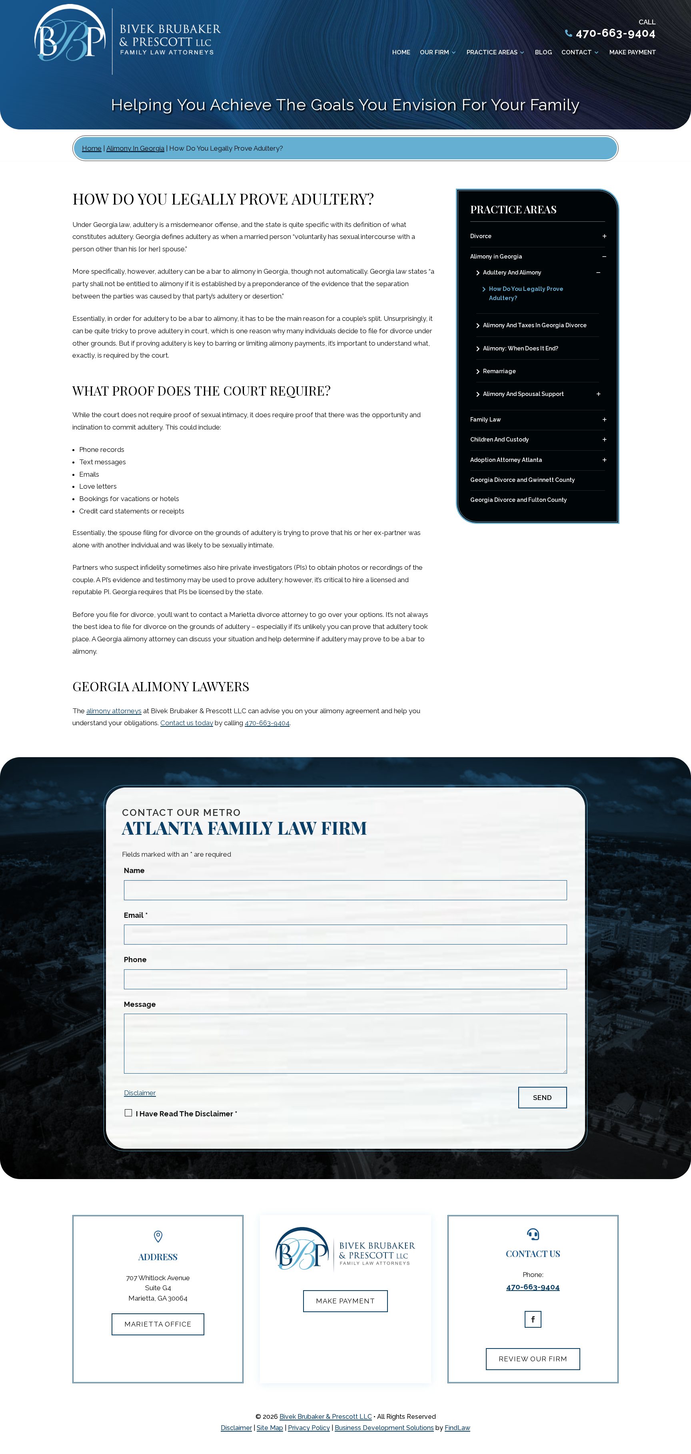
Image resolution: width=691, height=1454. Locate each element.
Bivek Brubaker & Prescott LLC (326, 1416)
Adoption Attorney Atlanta (506, 460)
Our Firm (434, 53)
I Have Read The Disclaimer (187, 1114)
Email (136, 915)
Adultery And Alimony (512, 272)
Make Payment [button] (345, 1301)
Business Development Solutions (384, 1428)
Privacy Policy (309, 1428)
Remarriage (499, 371)
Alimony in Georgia (496, 256)
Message (140, 1004)
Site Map (270, 1428)
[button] (679, 1442)
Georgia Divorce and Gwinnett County (522, 480)
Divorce (480, 236)
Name (134, 870)
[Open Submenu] (604, 236)
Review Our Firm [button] (533, 1359)
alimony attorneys (114, 711)
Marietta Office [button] (158, 1324)
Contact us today (186, 723)
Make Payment (632, 53)
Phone (135, 959)
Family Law (485, 419)
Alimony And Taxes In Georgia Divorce (535, 325)
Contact (576, 53)
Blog (543, 53)
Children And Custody (499, 439)
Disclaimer (140, 1093)
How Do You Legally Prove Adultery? (526, 293)
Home (401, 53)
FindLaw (457, 1428)
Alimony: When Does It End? (520, 348)
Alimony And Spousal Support (523, 394)
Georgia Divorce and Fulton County (518, 500)
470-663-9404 (616, 33)
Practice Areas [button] (492, 53)
